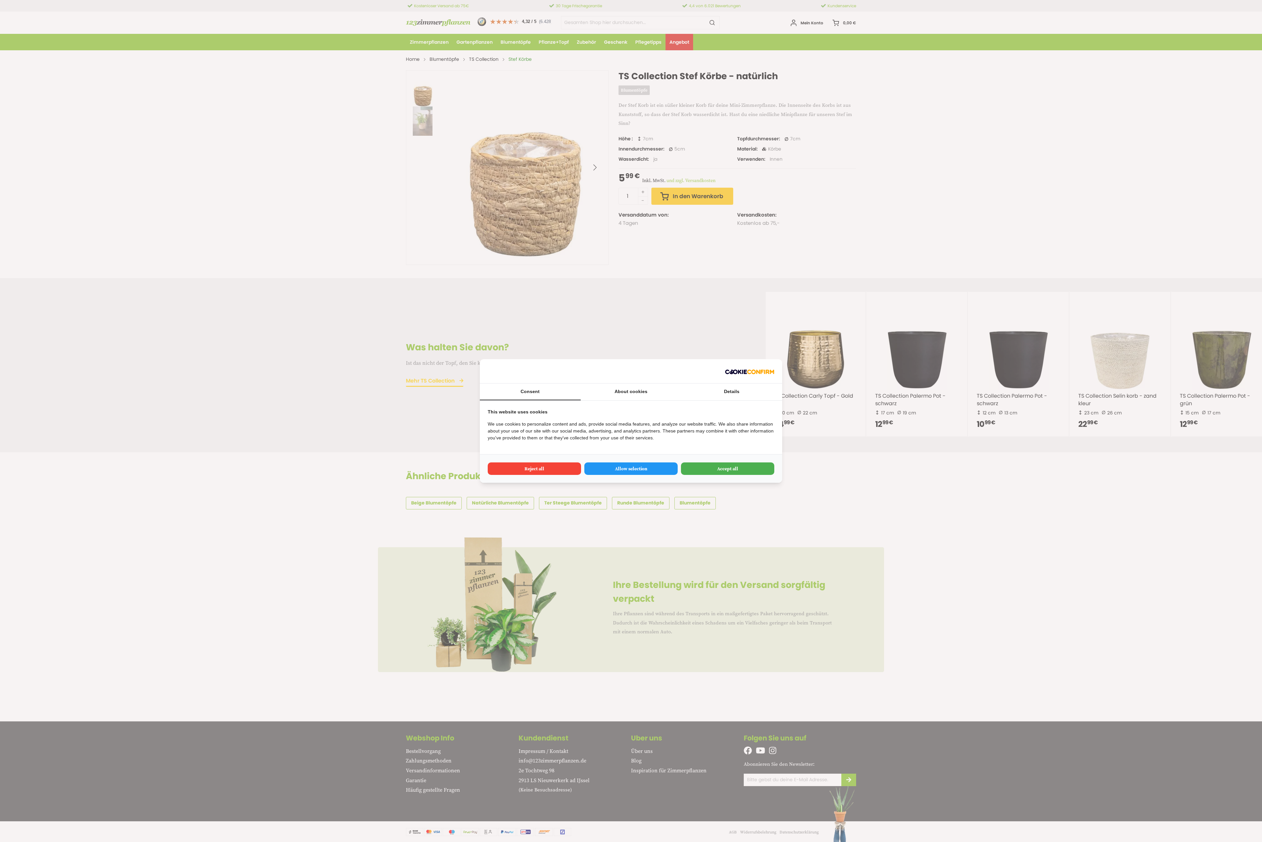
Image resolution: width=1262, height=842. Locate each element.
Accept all (727, 468)
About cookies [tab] (631, 391)
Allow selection (631, 468)
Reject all (534, 468)
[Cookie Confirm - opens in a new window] (749, 371)
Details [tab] (731, 391)
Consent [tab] (530, 391)
